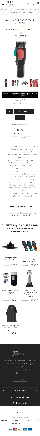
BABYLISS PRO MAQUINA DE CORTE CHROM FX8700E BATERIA (29, 294)
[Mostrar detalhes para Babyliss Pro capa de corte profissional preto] (10, 313)
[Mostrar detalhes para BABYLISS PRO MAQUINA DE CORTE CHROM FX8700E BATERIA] (29, 278)
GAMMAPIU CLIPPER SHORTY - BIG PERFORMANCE (29, 260)
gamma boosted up (11, 213)
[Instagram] (22, 412)
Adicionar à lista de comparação (17, 117)
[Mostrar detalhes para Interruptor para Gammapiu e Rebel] (10, 245)
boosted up (27, 213)
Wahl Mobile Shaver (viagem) (10, 292)
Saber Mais (20, 380)
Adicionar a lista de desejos (22, 117)
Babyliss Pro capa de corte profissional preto (10, 328)
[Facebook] (17, 412)
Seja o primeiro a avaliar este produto (20, 29)
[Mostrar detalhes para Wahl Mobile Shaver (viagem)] (10, 278)
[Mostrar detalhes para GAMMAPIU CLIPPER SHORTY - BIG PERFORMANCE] (29, 245)
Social (20, 130)
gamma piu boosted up (18, 215)
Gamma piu (20, 100)
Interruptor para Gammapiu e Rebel (10, 259)
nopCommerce (24, 418)
